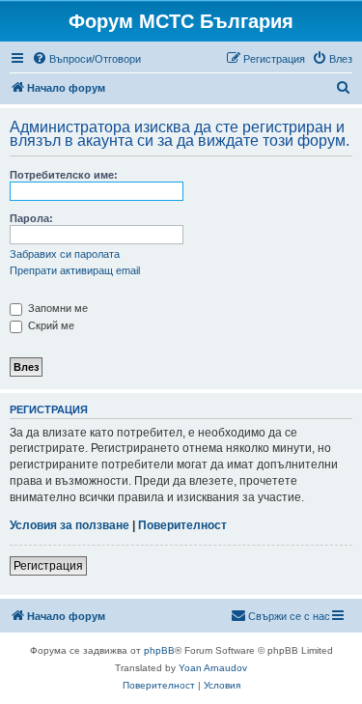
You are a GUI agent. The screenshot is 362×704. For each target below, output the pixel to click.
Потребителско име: (64, 175)
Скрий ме (49, 325)
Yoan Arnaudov (213, 667)
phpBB (159, 650)
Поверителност (182, 525)
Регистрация (48, 566)
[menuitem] (86, 58)
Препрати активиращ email (75, 270)
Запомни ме (56, 308)
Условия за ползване (69, 525)
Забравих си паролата (65, 254)
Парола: (31, 218)
